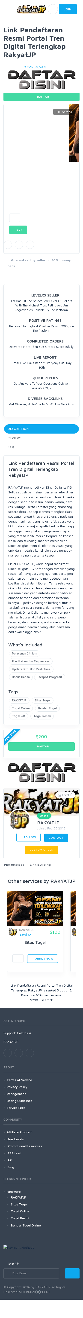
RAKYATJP (19, 700)
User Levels (15, 1139)
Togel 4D (18, 716)
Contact (56, 837)
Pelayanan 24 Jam (24, 653)
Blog (10, 1167)
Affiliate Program (19, 1132)
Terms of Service (19, 1080)
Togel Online (21, 708)
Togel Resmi (42, 716)
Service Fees (16, 1108)
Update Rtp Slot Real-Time (31, 669)
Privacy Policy (17, 1087)
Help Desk (24, 1033)
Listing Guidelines (19, 1101)
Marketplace (14, 864)
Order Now (43, 958)
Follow (29, 837)
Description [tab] (18, 429)
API (9, 1160)
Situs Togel (42, 700)
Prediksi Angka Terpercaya (31, 661)
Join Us (13, 1264)
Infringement (16, 1094)
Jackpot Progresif (49, 677)
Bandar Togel (47, 708)
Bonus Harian (21, 677)
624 (19, 229)
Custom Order (41, 849)
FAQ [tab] (11, 447)
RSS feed (14, 1153)
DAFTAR (42, 96)
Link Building (40, 864)
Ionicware (14, 1191)
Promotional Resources (24, 1146)
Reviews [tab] (15, 438)
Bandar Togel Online (26, 1225)
